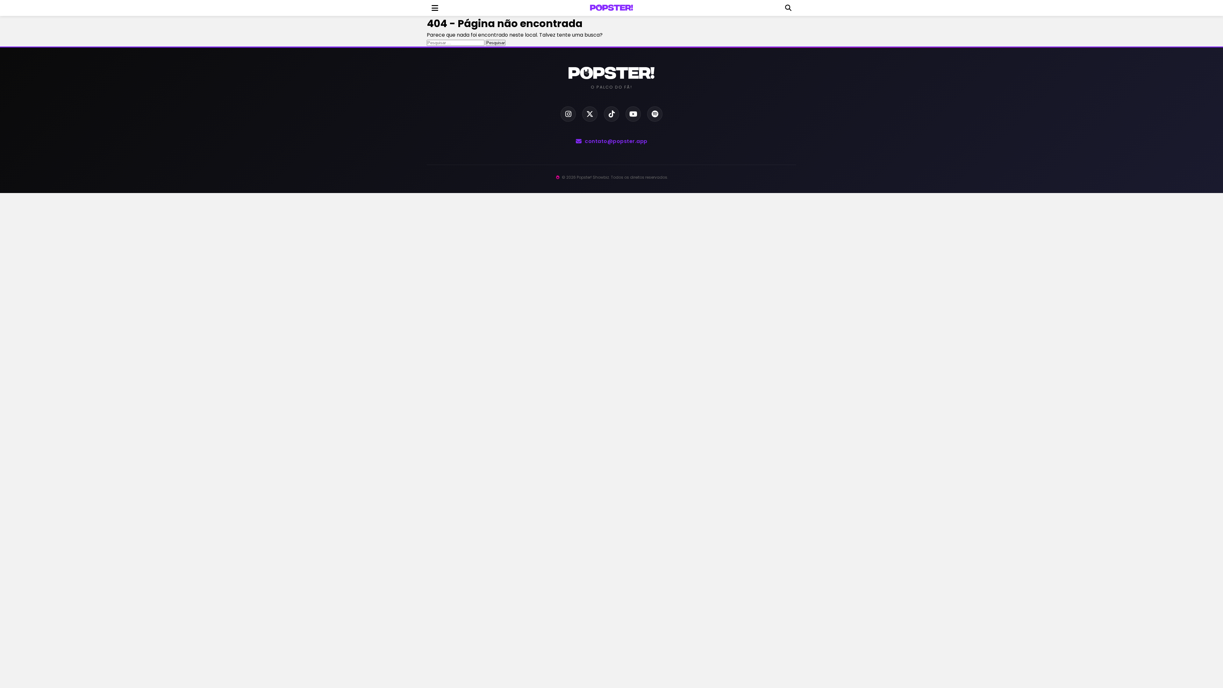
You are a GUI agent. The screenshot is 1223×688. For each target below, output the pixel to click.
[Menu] (435, 8)
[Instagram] (568, 114)
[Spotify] (654, 114)
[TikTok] (611, 114)
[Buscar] (788, 8)
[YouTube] (633, 114)
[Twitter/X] (589, 114)
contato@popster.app (616, 141)
